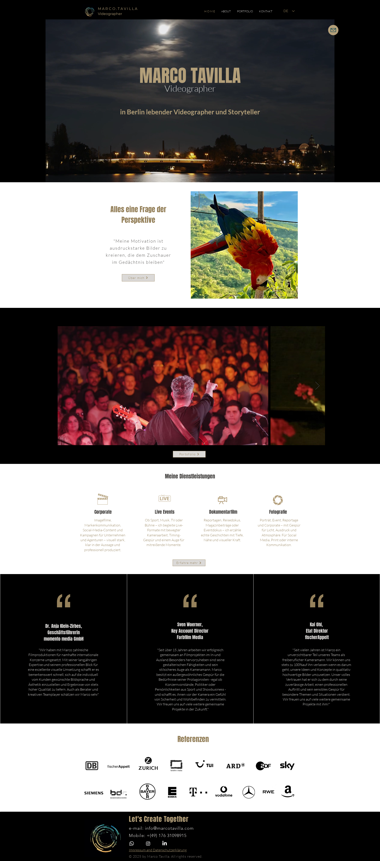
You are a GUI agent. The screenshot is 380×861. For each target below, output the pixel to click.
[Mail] (333, 30)
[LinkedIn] (164, 843)
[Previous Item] (65, 385)
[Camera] (222, 499)
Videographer (190, 88)
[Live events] (165, 499)
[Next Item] (317, 385)
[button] (226, 11)
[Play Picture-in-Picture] (324, 176)
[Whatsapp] (131, 843)
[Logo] (89, 11)
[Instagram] (148, 843)
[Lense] (278, 499)
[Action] (103, 499)
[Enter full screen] (331, 176)
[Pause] (48, 176)
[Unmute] (56, 176)
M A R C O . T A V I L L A (117, 9)
